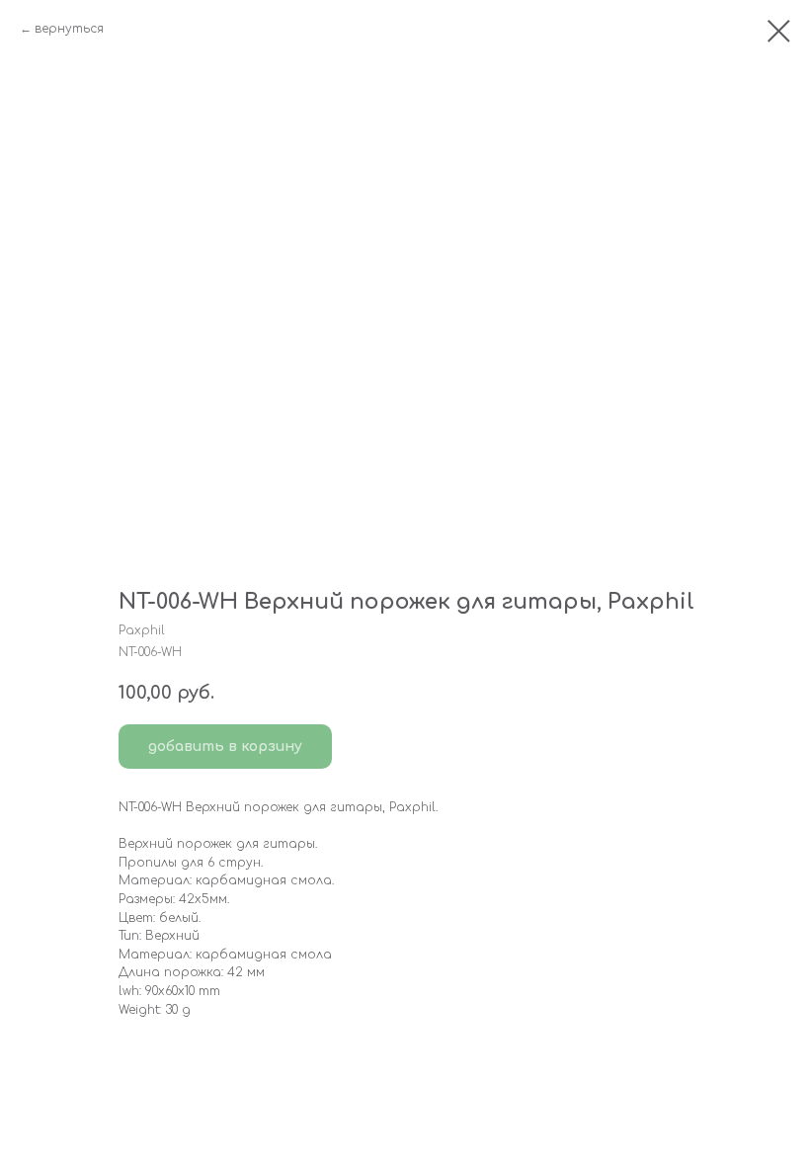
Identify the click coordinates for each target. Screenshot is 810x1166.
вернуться (69, 29)
